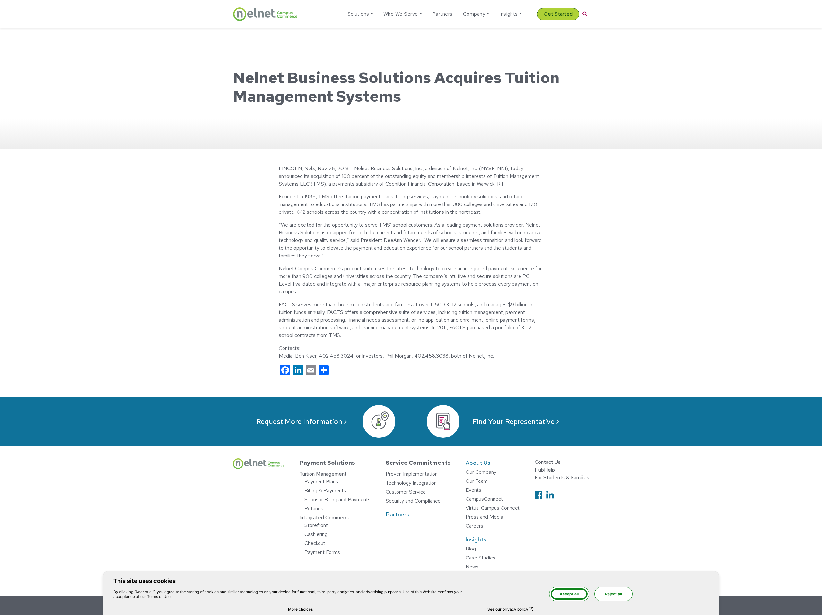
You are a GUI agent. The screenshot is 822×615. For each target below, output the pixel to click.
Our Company (481, 472)
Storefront (316, 525)
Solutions (358, 14)
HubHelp (545, 469)
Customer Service (406, 492)
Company (474, 14)
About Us (478, 462)
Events (473, 490)
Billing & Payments (325, 490)
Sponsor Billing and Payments (337, 499)
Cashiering (316, 534)
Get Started (558, 14)
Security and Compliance (413, 501)
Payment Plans (321, 481)
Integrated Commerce (325, 517)
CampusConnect (484, 499)
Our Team (477, 481)
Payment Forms (322, 552)
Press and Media (484, 517)
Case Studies (480, 557)
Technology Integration (411, 483)
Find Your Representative (513, 421)
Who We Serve (400, 14)
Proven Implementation (412, 474)
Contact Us (548, 462)
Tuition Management (323, 474)
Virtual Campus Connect (493, 508)
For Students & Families (562, 477)
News (472, 566)
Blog (471, 548)
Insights (508, 14)
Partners (442, 14)
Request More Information (299, 421)
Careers (474, 526)
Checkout (314, 543)
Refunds (313, 508)
